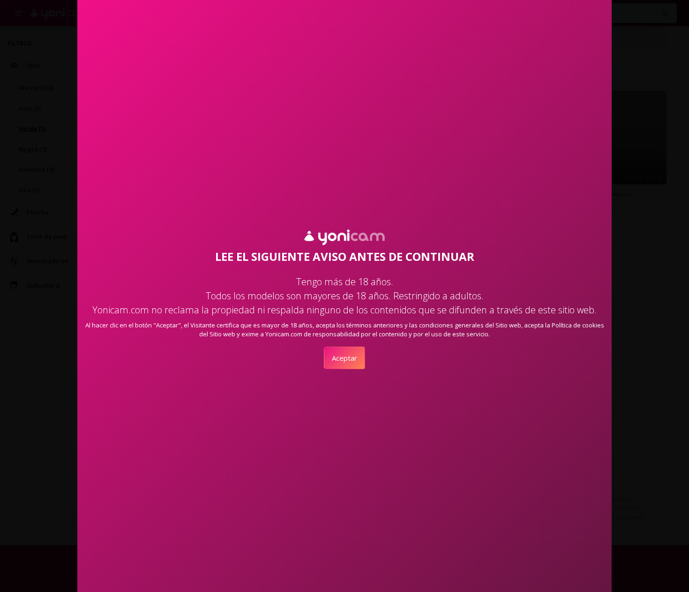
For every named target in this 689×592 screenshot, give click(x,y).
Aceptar (344, 358)
